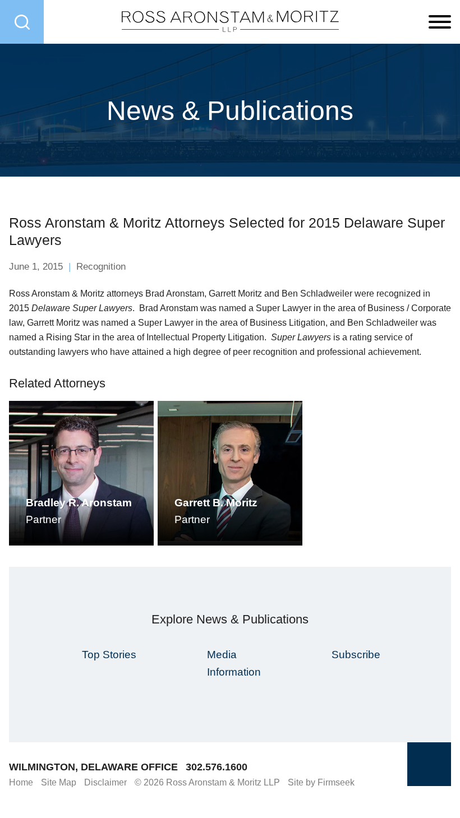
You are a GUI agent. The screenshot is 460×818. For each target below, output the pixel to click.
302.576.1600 (216, 767)
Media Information (234, 663)
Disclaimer (105, 782)
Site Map (58, 782)
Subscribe (356, 654)
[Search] (22, 22)
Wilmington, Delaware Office (93, 767)
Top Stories (109, 654)
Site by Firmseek (321, 782)
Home (21, 782)
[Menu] (439, 22)
